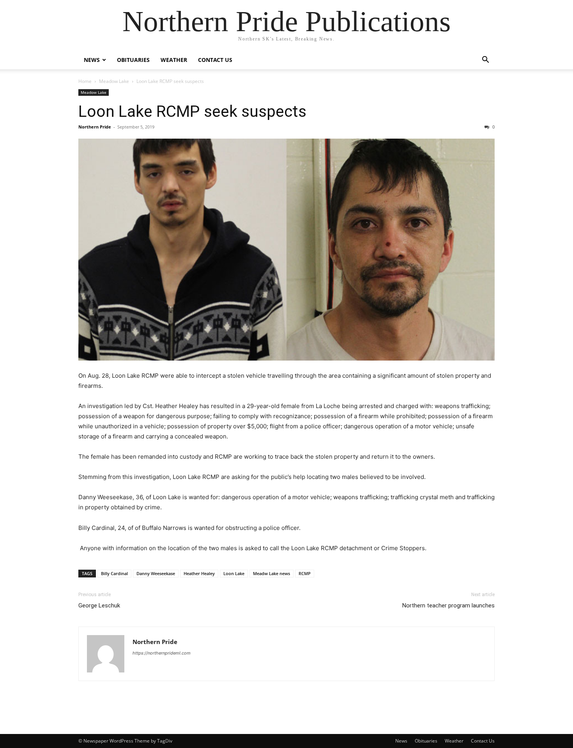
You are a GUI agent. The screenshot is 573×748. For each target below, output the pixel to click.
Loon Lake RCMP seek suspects (192, 111)
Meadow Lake (114, 81)
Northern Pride (94, 127)
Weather (174, 59)
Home (85, 81)
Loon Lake (233, 573)
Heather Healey (199, 573)
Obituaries (133, 59)
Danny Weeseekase (155, 573)
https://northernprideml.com (162, 653)
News (92, 59)
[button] (485, 60)
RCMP (305, 573)
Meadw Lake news (271, 573)
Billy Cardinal (114, 573)
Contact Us (215, 59)
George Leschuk (99, 605)
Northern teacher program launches (448, 605)
